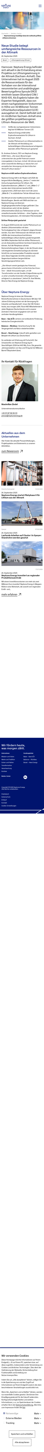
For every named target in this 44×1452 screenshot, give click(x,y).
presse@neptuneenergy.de (11, 416)
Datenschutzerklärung (24, 1405)
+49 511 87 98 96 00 (9, 413)
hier (23, 1408)
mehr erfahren (9, 594)
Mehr (36, 1413)
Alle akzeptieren (22, 1442)
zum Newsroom (10, 451)
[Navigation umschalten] (40, 5)
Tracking (10, 1423)
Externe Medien (14, 1418)
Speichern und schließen (22, 1434)
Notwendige (12, 1413)
